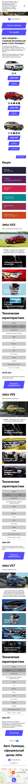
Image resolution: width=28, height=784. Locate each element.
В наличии (14, 733)
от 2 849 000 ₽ (14, 148)
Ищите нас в (13, 740)
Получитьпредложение (14, 84)
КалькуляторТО (8, 206)
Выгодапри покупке (8, 170)
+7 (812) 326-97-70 (15, 19)
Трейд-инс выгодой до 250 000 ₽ (12, 179)
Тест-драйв (14, 32)
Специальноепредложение (9, 197)
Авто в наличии (14, 25)
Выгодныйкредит (8, 188)
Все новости (21, 156)
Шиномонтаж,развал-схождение (10, 215)
